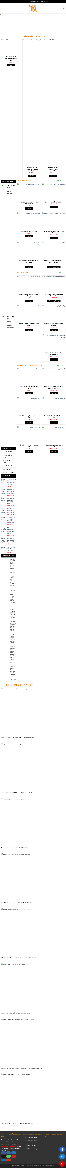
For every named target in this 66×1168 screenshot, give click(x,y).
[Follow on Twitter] (13, 1152)
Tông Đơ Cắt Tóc (7, 452)
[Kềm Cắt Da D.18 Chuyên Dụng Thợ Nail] (11, 48)
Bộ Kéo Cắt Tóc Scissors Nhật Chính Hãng (54, 295)
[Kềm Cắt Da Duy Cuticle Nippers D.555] (53, 104)
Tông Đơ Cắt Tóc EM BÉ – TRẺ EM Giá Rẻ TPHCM (12, 638)
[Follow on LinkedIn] (3, 1160)
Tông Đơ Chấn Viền (8, 466)
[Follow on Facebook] (3, 1152)
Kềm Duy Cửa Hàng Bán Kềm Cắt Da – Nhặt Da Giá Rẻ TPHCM (13, 626)
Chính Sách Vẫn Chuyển (31, 1149)
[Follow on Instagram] (8, 1152)
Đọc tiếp (11, 65)
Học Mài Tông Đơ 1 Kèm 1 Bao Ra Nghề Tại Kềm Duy (12, 598)
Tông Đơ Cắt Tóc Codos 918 (53, 202)
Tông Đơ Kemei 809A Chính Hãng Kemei (54, 232)
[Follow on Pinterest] (13, 1156)
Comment (12, 571)
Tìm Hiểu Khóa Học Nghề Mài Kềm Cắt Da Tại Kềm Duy (12, 613)
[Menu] (2, 8)
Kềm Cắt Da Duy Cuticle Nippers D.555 (53, 169)
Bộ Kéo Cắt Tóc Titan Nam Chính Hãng (29, 324)
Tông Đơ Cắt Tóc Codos (7, 461)
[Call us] (8, 1156)
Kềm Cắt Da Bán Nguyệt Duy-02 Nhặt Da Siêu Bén (32, 169)
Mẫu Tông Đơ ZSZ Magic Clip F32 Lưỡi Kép (29, 261)
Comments (13, 678)
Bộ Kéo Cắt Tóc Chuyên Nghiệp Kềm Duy (53, 324)
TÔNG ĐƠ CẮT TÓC (24, 180)
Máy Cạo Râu (6, 469)
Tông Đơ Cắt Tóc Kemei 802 (28, 231)
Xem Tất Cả (59, 180)
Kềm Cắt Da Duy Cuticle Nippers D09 (53, 416)
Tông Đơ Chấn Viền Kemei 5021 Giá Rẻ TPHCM (53, 261)
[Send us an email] (3, 1156)
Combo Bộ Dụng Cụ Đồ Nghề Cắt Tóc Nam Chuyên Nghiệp (12, 563)
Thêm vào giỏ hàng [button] (54, 267)
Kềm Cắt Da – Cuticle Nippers (29, 365)
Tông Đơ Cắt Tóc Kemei (7, 456)
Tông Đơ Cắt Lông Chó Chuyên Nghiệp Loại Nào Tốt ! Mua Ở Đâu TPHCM (12, 653)
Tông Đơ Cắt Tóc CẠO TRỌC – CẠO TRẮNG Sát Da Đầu (12, 581)
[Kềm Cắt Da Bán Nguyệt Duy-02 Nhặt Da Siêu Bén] (32, 104)
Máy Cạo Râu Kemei (8, 472)
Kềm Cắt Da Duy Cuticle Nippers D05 (29, 446)
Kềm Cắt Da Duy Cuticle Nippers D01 (53, 446)
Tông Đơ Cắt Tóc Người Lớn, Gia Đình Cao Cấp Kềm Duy (12, 671)
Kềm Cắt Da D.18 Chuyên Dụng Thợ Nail (10, 58)
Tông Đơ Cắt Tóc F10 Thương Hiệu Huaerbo (29, 202)
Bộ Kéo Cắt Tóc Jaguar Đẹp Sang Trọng (29, 295)
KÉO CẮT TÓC (22, 273)
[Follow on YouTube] (8, 1160)
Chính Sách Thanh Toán (31, 1146)
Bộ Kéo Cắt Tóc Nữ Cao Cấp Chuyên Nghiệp (53, 353)
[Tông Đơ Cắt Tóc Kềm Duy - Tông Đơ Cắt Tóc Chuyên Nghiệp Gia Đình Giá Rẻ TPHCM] (33, 8)
